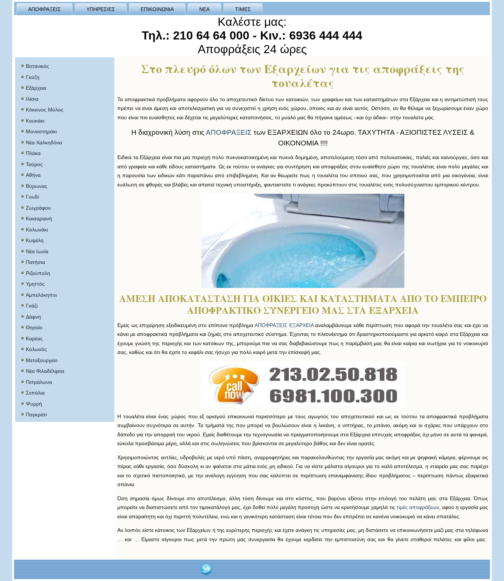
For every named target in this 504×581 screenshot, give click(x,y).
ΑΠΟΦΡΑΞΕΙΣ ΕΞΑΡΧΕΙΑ (284, 325)
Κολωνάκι (37, 230)
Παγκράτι (36, 414)
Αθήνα (33, 175)
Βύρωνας (36, 186)
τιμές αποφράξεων (418, 507)
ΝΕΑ (204, 9)
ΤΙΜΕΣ (243, 9)
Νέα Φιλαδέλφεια (45, 371)
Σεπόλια (35, 393)
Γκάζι (32, 306)
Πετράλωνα (39, 382)
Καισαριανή (39, 218)
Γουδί (32, 197)
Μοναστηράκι (41, 131)
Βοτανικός (37, 66)
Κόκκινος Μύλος (44, 110)
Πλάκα (33, 153)
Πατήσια (35, 262)
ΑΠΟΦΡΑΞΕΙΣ (44, 9)
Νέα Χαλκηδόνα (44, 142)
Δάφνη (33, 317)
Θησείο (34, 327)
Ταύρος (34, 164)
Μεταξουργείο (42, 360)
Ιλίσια (32, 99)
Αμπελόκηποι (41, 295)
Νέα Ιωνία (37, 251)
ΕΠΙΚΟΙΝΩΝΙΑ (157, 9)
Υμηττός (35, 284)
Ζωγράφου (38, 208)
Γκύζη (32, 77)
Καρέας (34, 338)
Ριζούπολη (38, 273)
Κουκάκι (35, 121)
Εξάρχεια (36, 88)
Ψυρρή (34, 404)
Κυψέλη (35, 240)
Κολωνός (36, 349)
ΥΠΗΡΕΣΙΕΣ (100, 9)
